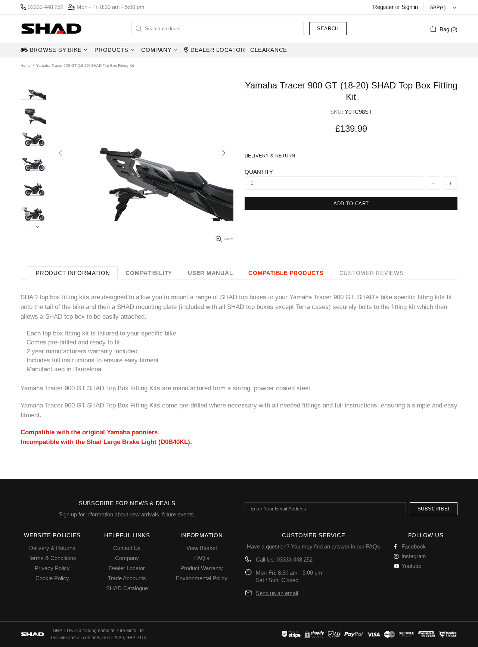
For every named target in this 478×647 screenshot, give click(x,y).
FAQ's (201, 558)
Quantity (259, 172)
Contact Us (127, 548)
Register (383, 7)
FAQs (373, 546)
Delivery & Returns (52, 548)
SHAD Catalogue (127, 588)
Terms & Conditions (52, 558)
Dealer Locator (127, 568)
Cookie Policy (52, 578)
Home (26, 65)
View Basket (201, 548)
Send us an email (277, 593)
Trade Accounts (127, 578)
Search (328, 28)
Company (127, 558)
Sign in (409, 7)
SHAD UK (51, 28)
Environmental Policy (201, 578)
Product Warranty (201, 568)
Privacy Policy (52, 568)
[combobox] (217, 28)
